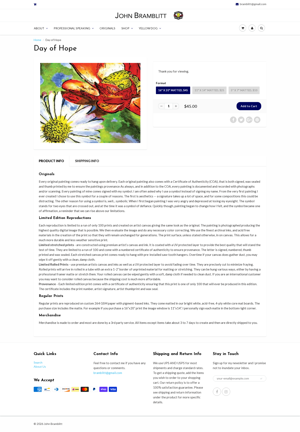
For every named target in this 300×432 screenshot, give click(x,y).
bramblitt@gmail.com (253, 4)
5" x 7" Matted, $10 (244, 90)
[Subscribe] (261, 378)
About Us (40, 366)
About (39, 28)
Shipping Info (87, 161)
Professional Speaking (72, 28)
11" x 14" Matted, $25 (209, 90)
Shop (125, 28)
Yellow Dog (148, 28)
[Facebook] (217, 392)
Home (37, 40)
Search (38, 362)
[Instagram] (226, 392)
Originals (107, 28)
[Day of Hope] (90, 103)
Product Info (51, 161)
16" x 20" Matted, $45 (173, 90)
